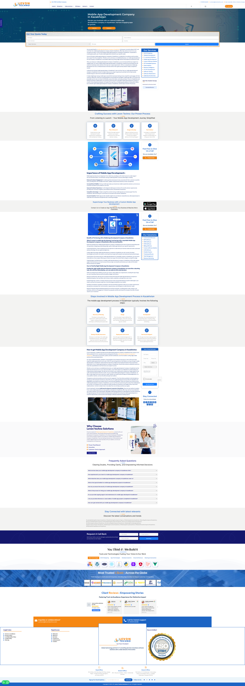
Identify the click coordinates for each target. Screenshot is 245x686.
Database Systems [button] (126, 557)
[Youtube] (149, 402)
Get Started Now (150, 384)
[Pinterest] (155, 402)
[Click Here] (205, 6)
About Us (94, 28)
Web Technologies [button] (93, 557)
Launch (54, 6)
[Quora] (151, 402)
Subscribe (128, 680)
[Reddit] (152, 404)
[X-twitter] (150, 404)
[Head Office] (99, 667)
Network (85, 6)
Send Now (148, 538)
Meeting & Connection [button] (150, 557)
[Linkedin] (153, 402)
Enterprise (59, 6)
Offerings (77, 6)
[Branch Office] (122, 668)
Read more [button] (110, 612)
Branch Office (122, 671)
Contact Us (108, 28)
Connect (92, 6)
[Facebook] (144, 402)
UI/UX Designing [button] (104, 557)
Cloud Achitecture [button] (138, 557)
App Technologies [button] (115, 557)
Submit (187, 44)
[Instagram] (146, 402)
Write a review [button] (96, 610)
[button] (157, 607)
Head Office (99, 670)
